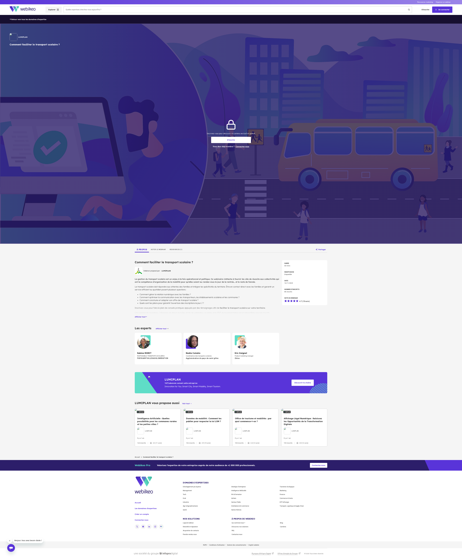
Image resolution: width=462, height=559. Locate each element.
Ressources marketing (425, 2)
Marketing (283, 490)
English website (254, 545)
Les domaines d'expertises (146, 508)
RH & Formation (236, 494)
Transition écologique (287, 487)
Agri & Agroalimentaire (190, 506)
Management (187, 490)
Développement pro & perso (192, 487)
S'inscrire (425, 10)
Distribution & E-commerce (240, 506)
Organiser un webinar (443, 2)
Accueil (137, 457)
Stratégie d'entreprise (238, 487)
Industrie (186, 502)
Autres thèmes (236, 510)
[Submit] (409, 10)
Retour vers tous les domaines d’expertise (28, 19)
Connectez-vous (141, 520)
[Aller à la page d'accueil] (25, 9)
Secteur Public (236, 502)
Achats (233, 498)
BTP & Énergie (284, 502)
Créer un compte (142, 514)
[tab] (142, 249)
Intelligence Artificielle (238, 490)
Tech (184, 494)
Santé (185, 510)
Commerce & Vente (286, 498)
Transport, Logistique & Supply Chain (292, 506)
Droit (184, 498)
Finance (282, 494)
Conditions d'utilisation (217, 545)
